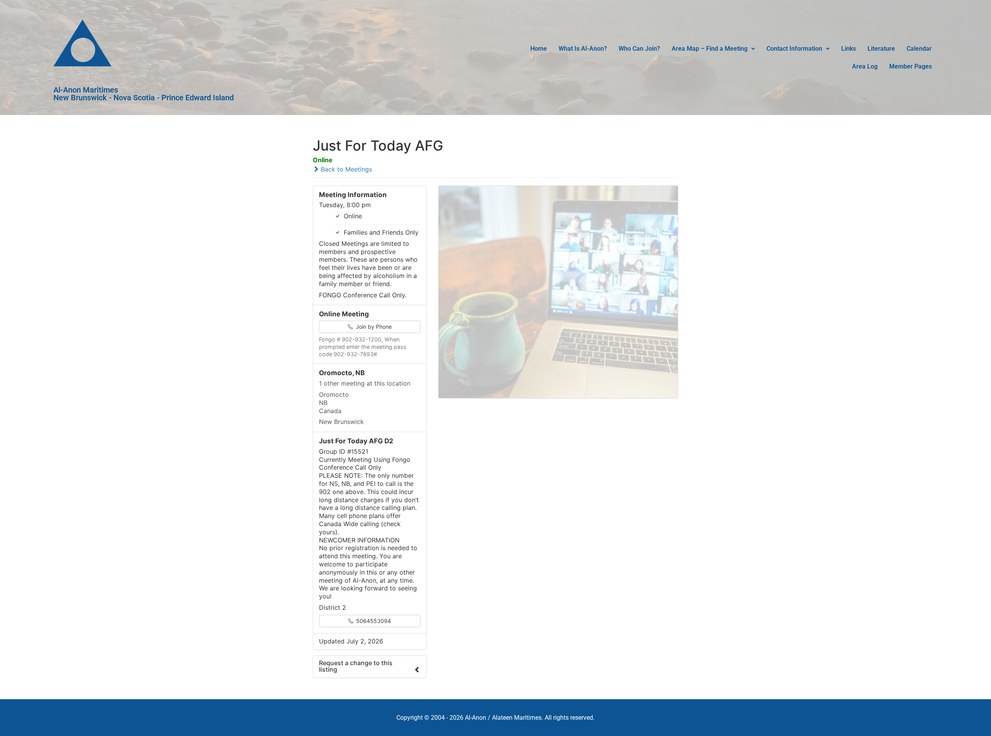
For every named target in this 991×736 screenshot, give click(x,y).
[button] (713, 49)
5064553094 (373, 621)
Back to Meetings (345, 169)
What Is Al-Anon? (583, 48)
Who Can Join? (639, 48)
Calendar (919, 48)
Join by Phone (373, 326)
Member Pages (910, 66)
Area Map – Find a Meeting (710, 48)
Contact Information (794, 48)
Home (538, 48)
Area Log (865, 66)
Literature (881, 48)
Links (848, 48)
